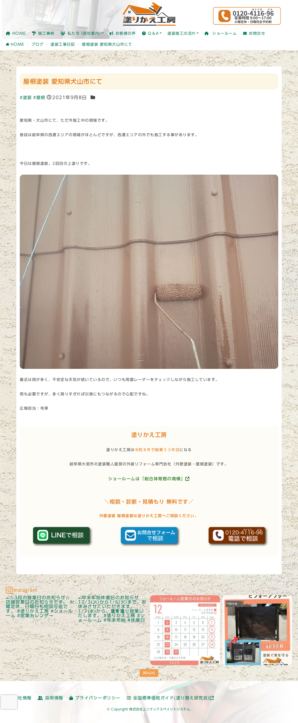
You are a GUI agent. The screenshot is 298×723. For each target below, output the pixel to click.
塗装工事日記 (63, 44)
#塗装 (26, 98)
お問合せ (257, 33)
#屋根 (39, 98)
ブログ (37, 44)
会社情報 (23, 698)
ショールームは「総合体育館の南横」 (147, 479)
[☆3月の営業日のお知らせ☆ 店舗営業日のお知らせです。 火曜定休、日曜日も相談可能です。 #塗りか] (41, 630)
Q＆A (153, 33)
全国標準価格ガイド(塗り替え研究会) (171, 698)
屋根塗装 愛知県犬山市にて (107, 44)
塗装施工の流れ (181, 33)
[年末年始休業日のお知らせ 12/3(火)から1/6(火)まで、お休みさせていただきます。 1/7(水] (113, 630)
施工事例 (46, 33)
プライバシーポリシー (98, 698)
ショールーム (224, 33)
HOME (19, 33)
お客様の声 (125, 33)
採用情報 (54, 698)
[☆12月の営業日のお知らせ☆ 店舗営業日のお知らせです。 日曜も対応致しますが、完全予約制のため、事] (185, 630)
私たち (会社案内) (84, 33)
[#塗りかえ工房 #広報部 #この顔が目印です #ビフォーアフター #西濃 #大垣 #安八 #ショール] (257, 630)
